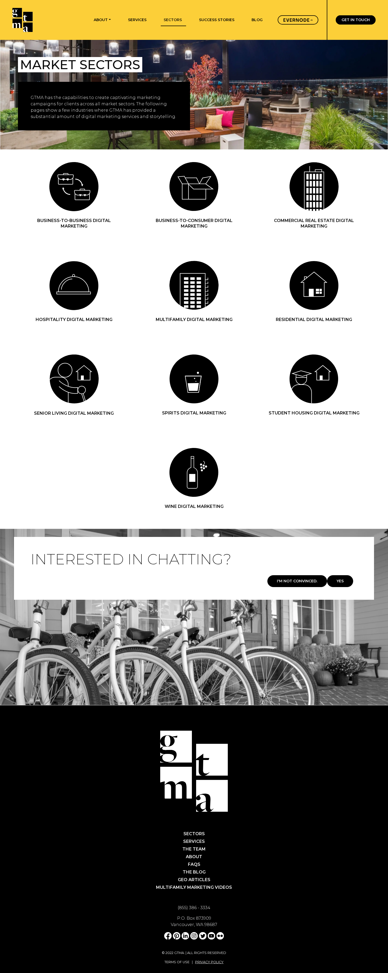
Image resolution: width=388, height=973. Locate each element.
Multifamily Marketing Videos (194, 887)
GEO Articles (194, 879)
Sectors (194, 833)
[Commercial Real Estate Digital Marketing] (314, 186)
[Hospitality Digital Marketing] (73, 285)
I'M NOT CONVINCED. (297, 581)
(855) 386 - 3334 (194, 907)
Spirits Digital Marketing (194, 412)
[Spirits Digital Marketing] (194, 378)
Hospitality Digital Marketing (74, 319)
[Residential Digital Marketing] (314, 285)
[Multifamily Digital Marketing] (194, 285)
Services (194, 841)
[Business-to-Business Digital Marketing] (73, 186)
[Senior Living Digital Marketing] (74, 378)
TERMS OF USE (177, 962)
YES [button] (340, 581)
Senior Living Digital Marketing (74, 413)
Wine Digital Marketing (194, 506)
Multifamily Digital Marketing (194, 319)
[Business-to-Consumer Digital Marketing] (194, 186)
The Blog (194, 872)
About (194, 856)
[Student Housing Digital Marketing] (314, 378)
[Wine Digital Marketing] (194, 472)
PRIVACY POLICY (209, 962)
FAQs (194, 864)
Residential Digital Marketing (314, 319)
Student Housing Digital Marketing (314, 412)
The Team (194, 849)
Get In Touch (356, 20)
